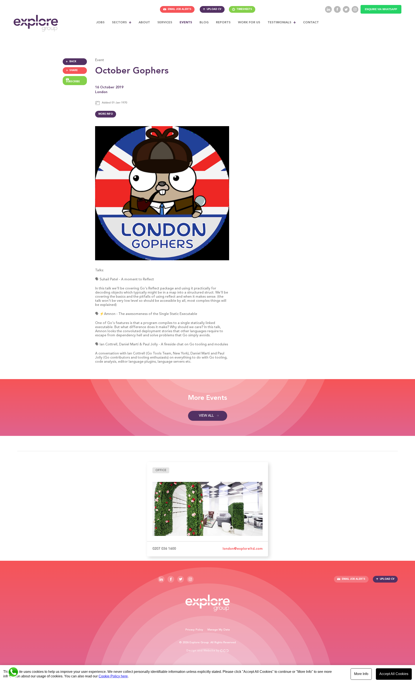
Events (186, 22)
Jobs (100, 22)
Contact (311, 22)
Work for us (249, 22)
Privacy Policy (194, 629)
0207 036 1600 (164, 549)
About (144, 22)
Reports (223, 22)
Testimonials (279, 22)
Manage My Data (219, 629)
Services (164, 22)
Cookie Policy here (113, 676)
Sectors (119, 22)
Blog (204, 22)
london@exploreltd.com (243, 549)
